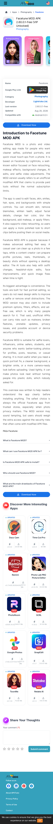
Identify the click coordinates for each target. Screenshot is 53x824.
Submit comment (39, 749)
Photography (26, 12)
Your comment (11, 727)
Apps (14, 12)
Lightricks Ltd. (40, 101)
